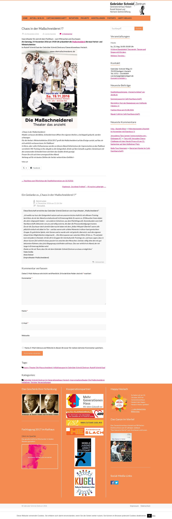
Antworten (99, 262)
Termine (33, 382)
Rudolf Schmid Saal (97, 367)
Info (153, 516)
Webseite (25, 335)
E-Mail (25, 323)
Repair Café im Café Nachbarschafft (125, 114)
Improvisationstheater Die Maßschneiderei (87, 380)
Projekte (85, 18)
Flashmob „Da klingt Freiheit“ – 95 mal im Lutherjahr (84, 186)
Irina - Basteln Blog (118, 129)
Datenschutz (145, 506)
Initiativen (73, 18)
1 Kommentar (67, 34)
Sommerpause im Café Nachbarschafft (126, 99)
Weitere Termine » (118, 55)
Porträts (111, 18)
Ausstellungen (98, 18)
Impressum (134, 506)
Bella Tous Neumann (119, 148)
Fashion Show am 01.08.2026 (122, 110)
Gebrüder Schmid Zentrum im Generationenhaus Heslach (46, 380)
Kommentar (27, 278)
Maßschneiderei (78, 42)
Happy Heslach (125, 18)
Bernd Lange (41, 201)
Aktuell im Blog (37, 18)
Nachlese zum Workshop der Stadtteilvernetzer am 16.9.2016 (47, 181)
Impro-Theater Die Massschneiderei (38, 367)
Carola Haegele (50, 34)
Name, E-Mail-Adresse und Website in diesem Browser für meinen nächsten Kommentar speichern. (64, 348)
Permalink (41, 205)
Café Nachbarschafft (56, 18)
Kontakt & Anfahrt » (119, 78)
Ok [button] (149, 516)
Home (25, 18)
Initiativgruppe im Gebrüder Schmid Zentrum (71, 367)
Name (25, 311)
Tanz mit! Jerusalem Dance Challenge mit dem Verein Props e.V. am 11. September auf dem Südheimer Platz (128, 141)
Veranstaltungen (44, 382)
